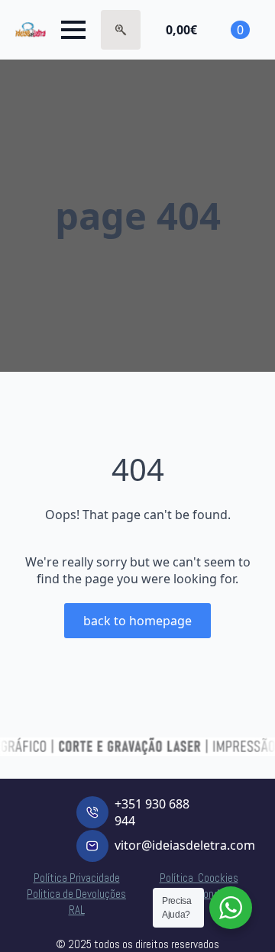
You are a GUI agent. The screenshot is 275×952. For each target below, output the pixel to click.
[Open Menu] (73, 30)
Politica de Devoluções (76, 893)
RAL (77, 909)
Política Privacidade (77, 877)
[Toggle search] (121, 30)
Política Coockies (199, 877)
